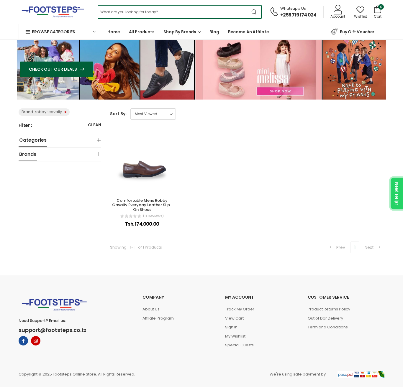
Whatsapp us (293, 8)
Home (113, 32)
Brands (27, 154)
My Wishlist (235, 336)
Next (370, 247)
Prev (340, 247)
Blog (214, 32)
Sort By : (118, 114)
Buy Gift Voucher (357, 32)
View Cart (234, 318)
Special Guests (239, 345)
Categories (33, 140)
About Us (151, 309)
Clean (94, 125)
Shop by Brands (179, 32)
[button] (60, 31)
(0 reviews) (153, 216)
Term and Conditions (328, 327)
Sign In (231, 327)
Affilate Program (158, 318)
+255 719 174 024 (298, 14)
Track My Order (239, 309)
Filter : (25, 126)
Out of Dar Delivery (325, 318)
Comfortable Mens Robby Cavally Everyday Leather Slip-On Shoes (142, 205)
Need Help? (397, 193)
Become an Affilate (248, 32)
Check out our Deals (53, 69)
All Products (142, 32)
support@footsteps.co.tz (52, 330)
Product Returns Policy (329, 309)
